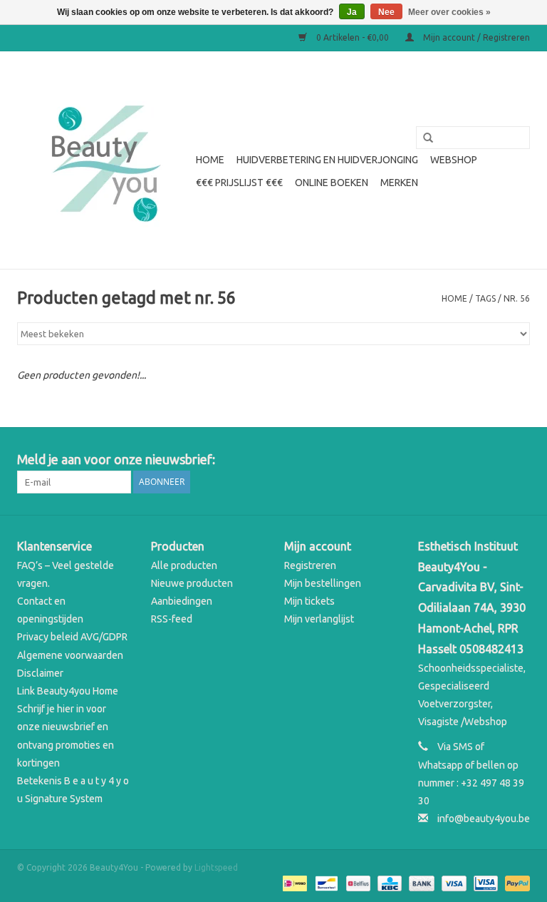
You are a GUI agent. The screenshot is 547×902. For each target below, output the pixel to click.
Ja (352, 12)
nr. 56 (517, 298)
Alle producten (184, 565)
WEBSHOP (453, 159)
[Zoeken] (423, 138)
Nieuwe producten (192, 583)
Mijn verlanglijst (319, 619)
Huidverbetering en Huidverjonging (327, 159)
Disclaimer (40, 673)
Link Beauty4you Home (67, 691)
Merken (399, 182)
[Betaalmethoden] (293, 882)
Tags (485, 298)
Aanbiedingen (181, 601)
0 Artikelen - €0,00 (352, 37)
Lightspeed (216, 867)
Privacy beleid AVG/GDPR (72, 636)
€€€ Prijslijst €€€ (239, 182)
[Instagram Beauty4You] (518, 460)
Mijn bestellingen (322, 583)
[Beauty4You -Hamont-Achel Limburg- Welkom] (104, 160)
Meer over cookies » (449, 12)
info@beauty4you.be (483, 818)
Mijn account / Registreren (475, 37)
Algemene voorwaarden (70, 655)
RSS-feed (171, 619)
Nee (386, 12)
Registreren (310, 565)
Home (210, 159)
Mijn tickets (309, 601)
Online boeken (331, 182)
